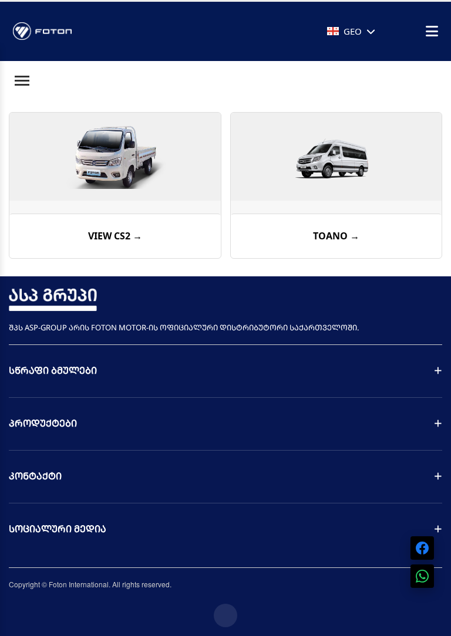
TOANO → (336, 235)
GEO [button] (353, 31)
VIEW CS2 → (115, 235)
